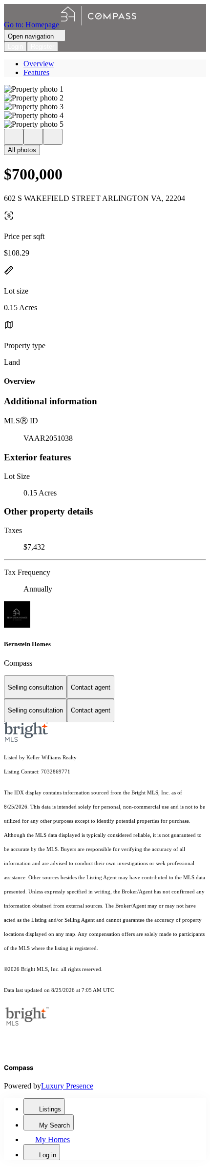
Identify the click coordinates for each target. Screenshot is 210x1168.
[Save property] (33, 137)
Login (15, 46)
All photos (22, 150)
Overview (38, 63)
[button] (105, 89)
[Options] (13, 137)
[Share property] (53, 137)
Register (42, 46)
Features (36, 72)
